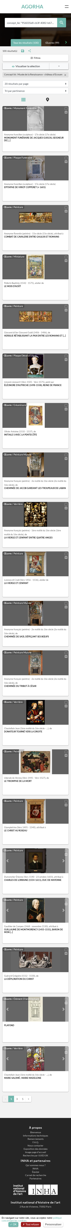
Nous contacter (35, 1145)
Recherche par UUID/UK (35, 1155)
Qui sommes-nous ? (36, 1165)
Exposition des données (36, 1149)
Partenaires (35, 1178)
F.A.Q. (36, 1142)
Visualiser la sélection (27, 66)
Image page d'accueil (35, 1152)
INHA (35, 1168)
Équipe (35, 1172)
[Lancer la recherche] (61, 22)
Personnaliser (53, 1224)
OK (14, 1224)
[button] (7, 860)
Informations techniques (35, 1135)
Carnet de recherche (35, 1175)
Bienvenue (35, 1132)
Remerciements (36, 1139)
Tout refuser (32, 1224)
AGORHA (32, 6)
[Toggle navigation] (67, 6)
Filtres (36, 57)
